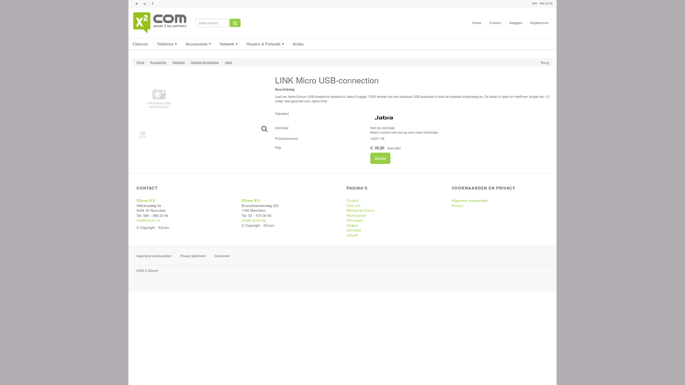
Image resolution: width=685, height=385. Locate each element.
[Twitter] (136, 3)
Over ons (354, 205)
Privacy (457, 205)
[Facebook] (152, 3)
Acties (298, 44)
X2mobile (354, 230)
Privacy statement (193, 255)
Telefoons (166, 44)
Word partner (356, 215)
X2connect (355, 220)
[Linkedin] (145, 3)
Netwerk (227, 44)
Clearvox (140, 44)
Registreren (539, 22)
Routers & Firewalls (264, 44)
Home (476, 22)
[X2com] (159, 22)
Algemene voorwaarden (470, 200)
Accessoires (197, 44)
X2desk (352, 225)
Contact (495, 22)
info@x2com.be (254, 220)
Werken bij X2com (361, 210)
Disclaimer (222, 255)
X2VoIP (352, 235)
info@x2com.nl (148, 220)
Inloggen (515, 22)
